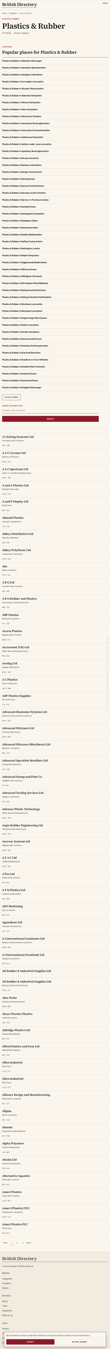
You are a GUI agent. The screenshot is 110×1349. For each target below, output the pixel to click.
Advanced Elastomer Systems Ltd (24, 712)
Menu (105, 3)
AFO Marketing (12, 906)
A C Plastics (10, 679)
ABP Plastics (10, 615)
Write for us (7, 1315)
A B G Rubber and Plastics (19, 599)
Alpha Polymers (13, 1143)
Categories (13, 13)
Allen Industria (12, 1062)
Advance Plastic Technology (21, 809)
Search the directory (12, 406)
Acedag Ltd (9, 663)
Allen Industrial (12, 1079)
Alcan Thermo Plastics (17, 1014)
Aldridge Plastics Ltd (16, 1030)
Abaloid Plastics (13, 518)
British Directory (19, 4)
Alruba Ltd (9, 1160)
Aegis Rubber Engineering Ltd (22, 825)
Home (4, 13)
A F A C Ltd (9, 858)
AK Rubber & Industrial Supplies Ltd (26, 971)
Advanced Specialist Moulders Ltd (25, 760)
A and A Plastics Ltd (15, 485)
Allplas (6, 1111)
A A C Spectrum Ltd (15, 469)
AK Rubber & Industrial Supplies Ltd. (27, 981)
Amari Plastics (11, 1192)
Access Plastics (12, 631)
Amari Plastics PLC (15, 1224)
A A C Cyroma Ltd (14, 453)
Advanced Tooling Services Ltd (22, 793)
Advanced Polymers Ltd (18, 728)
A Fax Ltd (8, 874)
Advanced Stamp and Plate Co (22, 777)
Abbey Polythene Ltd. (17, 550)
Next (29, 1243)
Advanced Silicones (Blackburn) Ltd (26, 744)
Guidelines (7, 1310)
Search (50, 419)
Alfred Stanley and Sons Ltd (20, 1046)
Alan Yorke (9, 998)
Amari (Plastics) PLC (16, 1208)
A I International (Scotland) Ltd (23, 955)
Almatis (7, 1127)
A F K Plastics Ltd (13, 890)
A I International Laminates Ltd (23, 938)
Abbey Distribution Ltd (17, 534)
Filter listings (11, 397)
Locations (6, 1283)
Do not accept (79, 1342)
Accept (30, 1342)
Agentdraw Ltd (12, 922)
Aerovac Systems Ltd (16, 841)
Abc (4, 566)
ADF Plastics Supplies (16, 696)
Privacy (5, 1328)
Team (4, 1306)
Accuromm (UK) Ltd (15, 647)
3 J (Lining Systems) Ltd (18, 437)
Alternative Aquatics (16, 1176)
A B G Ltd (8, 582)
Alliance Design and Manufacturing (26, 1095)
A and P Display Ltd (15, 501)
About (5, 1301)
